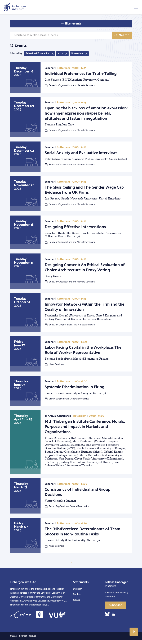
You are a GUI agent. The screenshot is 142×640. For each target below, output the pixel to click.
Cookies (77, 594)
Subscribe (115, 605)
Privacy (76, 600)
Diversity (77, 589)
